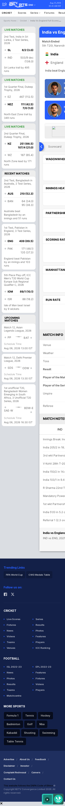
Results (40, 624)
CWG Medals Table (39, 574)
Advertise (9, 759)
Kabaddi (12, 732)
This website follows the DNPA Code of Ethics (28, 785)
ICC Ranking (43, 647)
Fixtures (49, 12)
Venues (11, 647)
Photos (40, 630)
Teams (11, 642)
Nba (42, 724)
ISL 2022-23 (14, 666)
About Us (25, 759)
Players (40, 642)
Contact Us (9, 779)
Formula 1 (12, 715)
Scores (22, 12)
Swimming (48, 732)
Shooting (29, 732)
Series (34, 12)
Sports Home (10, 20)
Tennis (29, 715)
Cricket (7, 13)
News (10, 630)
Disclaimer (9, 765)
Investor (24, 765)
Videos (11, 636)
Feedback (40, 759)
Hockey (45, 715)
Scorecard (54, 146)
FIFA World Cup (14, 574)
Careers (35, 772)
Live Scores (13, 619)
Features (41, 636)
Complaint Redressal (15, 772)
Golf (29, 724)
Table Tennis (15, 741)
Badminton (13, 724)
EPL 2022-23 (43, 666)
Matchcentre (14, 695)
